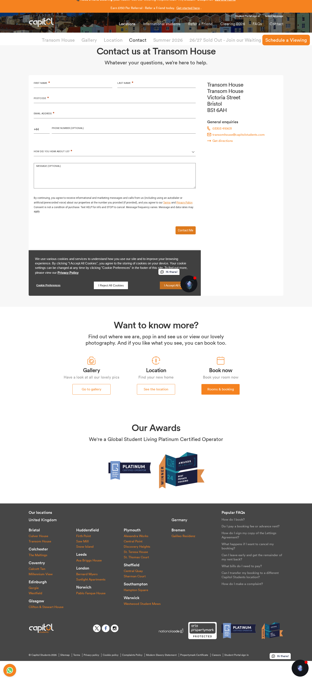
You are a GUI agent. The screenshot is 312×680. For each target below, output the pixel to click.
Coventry (37, 562)
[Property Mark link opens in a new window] (202, 630)
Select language (274, 16)
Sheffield (131, 565)
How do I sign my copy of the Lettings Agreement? (249, 535)
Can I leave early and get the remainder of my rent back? (252, 557)
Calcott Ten (37, 569)
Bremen (178, 530)
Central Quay (133, 571)
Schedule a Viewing (286, 40)
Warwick (131, 597)
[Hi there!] (300, 668)
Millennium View (41, 574)
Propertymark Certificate (194, 655)
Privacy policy (91, 655)
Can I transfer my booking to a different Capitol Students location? (250, 575)
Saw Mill (82, 541)
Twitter (97, 628)
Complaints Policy (132, 655)
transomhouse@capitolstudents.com (238, 135)
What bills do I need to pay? (242, 566)
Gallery (89, 40)
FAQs (257, 23)
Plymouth (132, 530)
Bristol (34, 530)
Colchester (38, 549)
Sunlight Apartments (90, 579)
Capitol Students (49, 22)
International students (161, 23)
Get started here (188, 6)
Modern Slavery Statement (161, 655)
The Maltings (38, 555)
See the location (156, 389)
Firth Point (83, 536)
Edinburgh (38, 581)
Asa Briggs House (89, 560)
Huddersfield (87, 530)
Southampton (136, 584)
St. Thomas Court (136, 557)
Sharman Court (135, 576)
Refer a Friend (200, 23)
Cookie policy (110, 655)
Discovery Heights (137, 547)
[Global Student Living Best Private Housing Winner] (182, 470)
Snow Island (85, 547)
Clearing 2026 (232, 23)
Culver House (38, 536)
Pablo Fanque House (90, 593)
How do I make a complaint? (242, 584)
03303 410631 (222, 128)
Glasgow (36, 600)
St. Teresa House (136, 552)
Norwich (83, 587)
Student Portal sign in (247, 16)
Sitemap (65, 655)
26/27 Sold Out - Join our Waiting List (230, 40)
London (82, 568)
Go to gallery (91, 389)
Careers (216, 655)
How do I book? (233, 519)
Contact (276, 23)
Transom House (58, 40)
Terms (76, 655)
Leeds (81, 554)
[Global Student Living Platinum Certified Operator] (130, 470)
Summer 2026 (168, 40)
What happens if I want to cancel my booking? (248, 546)
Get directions (222, 141)
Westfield (35, 593)
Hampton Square (136, 590)
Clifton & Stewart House (46, 607)
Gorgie (34, 588)
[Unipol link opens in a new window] (171, 630)
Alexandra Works (136, 536)
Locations (127, 23)
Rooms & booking (220, 389)
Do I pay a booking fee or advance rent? (251, 526)
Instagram (114, 628)
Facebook (106, 628)
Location (113, 40)
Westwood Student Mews (142, 604)
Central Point (133, 541)
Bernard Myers (87, 574)
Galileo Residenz (183, 536)
